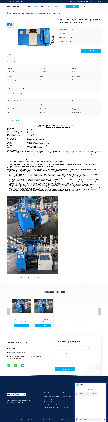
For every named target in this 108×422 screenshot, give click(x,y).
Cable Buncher (21, 13)
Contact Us (56, 6)
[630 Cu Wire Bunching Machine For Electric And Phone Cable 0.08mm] (21, 306)
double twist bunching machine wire (42, 277)
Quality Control (66, 401)
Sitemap (64, 404)
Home (30, 6)
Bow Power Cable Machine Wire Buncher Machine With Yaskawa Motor (43, 321)
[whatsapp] (10, 367)
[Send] (104, 419)
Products (35, 6)
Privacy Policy (24, 419)
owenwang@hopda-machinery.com (18, 352)
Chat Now (72, 6)
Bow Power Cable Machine (25, 277)
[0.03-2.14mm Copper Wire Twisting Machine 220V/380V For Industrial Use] (35, 36)
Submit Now (64, 369)
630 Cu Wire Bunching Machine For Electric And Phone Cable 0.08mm (21, 321)
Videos (42, 6)
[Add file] (77, 419)
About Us (48, 6)
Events (62, 6)
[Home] (13, 6)
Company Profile (67, 396)
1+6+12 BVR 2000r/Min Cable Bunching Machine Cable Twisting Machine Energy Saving (64, 321)
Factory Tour (66, 399)
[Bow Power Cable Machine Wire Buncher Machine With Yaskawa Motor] (43, 306)
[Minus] (104, 385)
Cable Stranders (13, 277)
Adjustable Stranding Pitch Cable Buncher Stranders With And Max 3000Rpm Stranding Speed (86, 321)
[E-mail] (24, 367)
